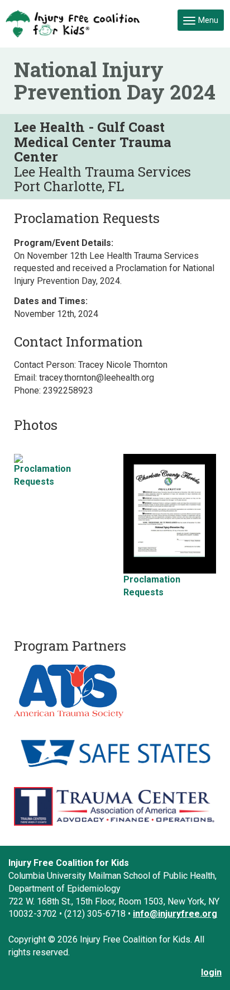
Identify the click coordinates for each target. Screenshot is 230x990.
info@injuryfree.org (175, 913)
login (211, 972)
